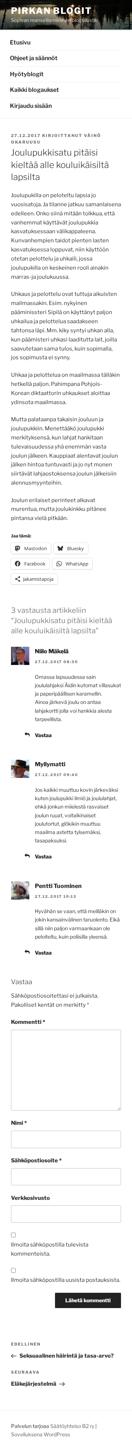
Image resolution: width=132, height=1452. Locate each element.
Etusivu (20, 42)
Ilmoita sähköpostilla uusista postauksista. (65, 1280)
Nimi (19, 1123)
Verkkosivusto (30, 1198)
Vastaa (43, 735)
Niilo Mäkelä (52, 651)
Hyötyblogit (27, 74)
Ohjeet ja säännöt (34, 58)
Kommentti (28, 1022)
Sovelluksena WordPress (40, 1434)
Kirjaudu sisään (31, 105)
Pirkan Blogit (51, 10)
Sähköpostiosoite (36, 1160)
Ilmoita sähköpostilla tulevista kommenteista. (49, 1249)
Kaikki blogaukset (34, 89)
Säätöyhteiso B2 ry (72, 1426)
